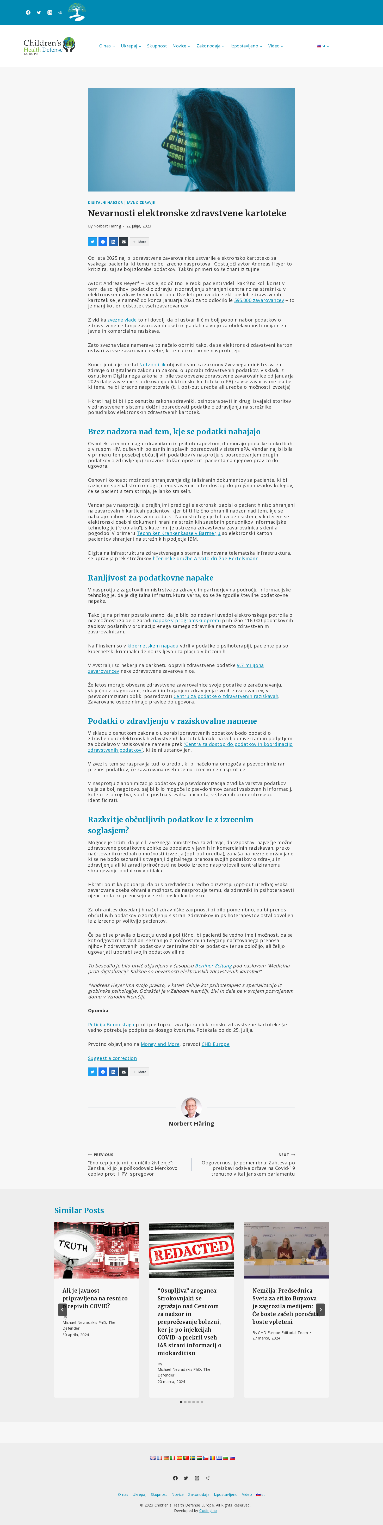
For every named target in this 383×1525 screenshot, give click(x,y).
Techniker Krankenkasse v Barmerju (179, 533)
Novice (177, 1494)
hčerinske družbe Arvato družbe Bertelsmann (205, 558)
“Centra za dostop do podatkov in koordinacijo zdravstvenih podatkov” (190, 747)
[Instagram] (49, 12)
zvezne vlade (122, 320)
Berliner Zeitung (213, 965)
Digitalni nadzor (105, 202)
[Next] (320, 1310)
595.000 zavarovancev (259, 300)
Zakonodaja (198, 1494)
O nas (123, 1494)
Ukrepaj (139, 1494)
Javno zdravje (141, 202)
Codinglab (208, 1510)
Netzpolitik (153, 364)
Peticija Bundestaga (111, 1024)
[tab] (181, 1402)
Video (247, 1494)
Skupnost (157, 46)
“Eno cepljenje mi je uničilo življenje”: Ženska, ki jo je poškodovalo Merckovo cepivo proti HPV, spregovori (132, 1164)
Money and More (160, 1044)
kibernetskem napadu (153, 646)
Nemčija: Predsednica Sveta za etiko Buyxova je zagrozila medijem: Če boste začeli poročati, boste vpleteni (286, 1306)
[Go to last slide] (62, 1310)
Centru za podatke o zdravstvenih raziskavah (226, 696)
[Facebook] (28, 12)
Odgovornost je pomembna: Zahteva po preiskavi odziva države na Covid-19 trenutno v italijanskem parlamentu (248, 1164)
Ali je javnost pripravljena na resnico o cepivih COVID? (95, 1298)
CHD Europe (216, 1044)
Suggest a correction (112, 1058)
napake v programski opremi (187, 620)
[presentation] (96, 1250)
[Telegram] (60, 12)
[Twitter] (39, 12)
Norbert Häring (107, 226)
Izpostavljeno (226, 1494)
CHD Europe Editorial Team (283, 1332)
